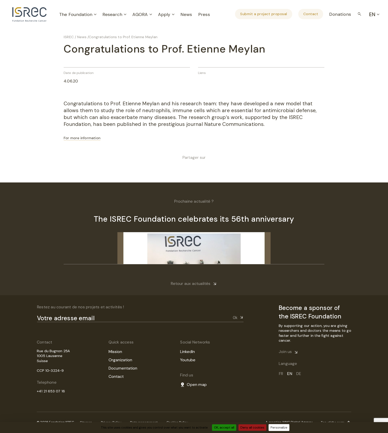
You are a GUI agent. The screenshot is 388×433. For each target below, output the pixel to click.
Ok (235, 317)
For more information (82, 138)
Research (112, 14)
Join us (285, 351)
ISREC (69, 37)
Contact (310, 14)
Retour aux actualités (190, 283)
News (186, 14)
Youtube (187, 359)
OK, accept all (224, 427)
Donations (340, 14)
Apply (164, 14)
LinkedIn (187, 351)
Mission (115, 351)
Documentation (123, 368)
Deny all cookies (252, 427)
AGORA (140, 14)
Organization (120, 359)
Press (204, 14)
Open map (197, 384)
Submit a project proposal (263, 14)
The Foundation (75, 14)
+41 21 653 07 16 (51, 391)
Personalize (279, 427)
